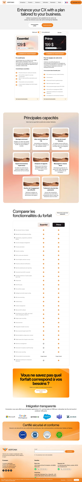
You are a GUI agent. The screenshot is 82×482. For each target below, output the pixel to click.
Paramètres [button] (63, 480)
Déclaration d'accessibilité (8, 467)
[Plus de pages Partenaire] (55, 2)
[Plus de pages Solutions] (40, 2)
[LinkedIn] (6, 470)
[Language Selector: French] (67, 2)
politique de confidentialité (8, 464)
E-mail (36, 449)
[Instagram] (8, 470)
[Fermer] (80, 480)
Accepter (76, 480)
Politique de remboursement (9, 466)
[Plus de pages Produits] (32, 2)
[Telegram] (11, 470)
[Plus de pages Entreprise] (25, 2)
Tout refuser (69, 480)
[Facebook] (3, 470)
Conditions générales (7, 463)
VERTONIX (10, 2)
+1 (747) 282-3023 (43, 469)
